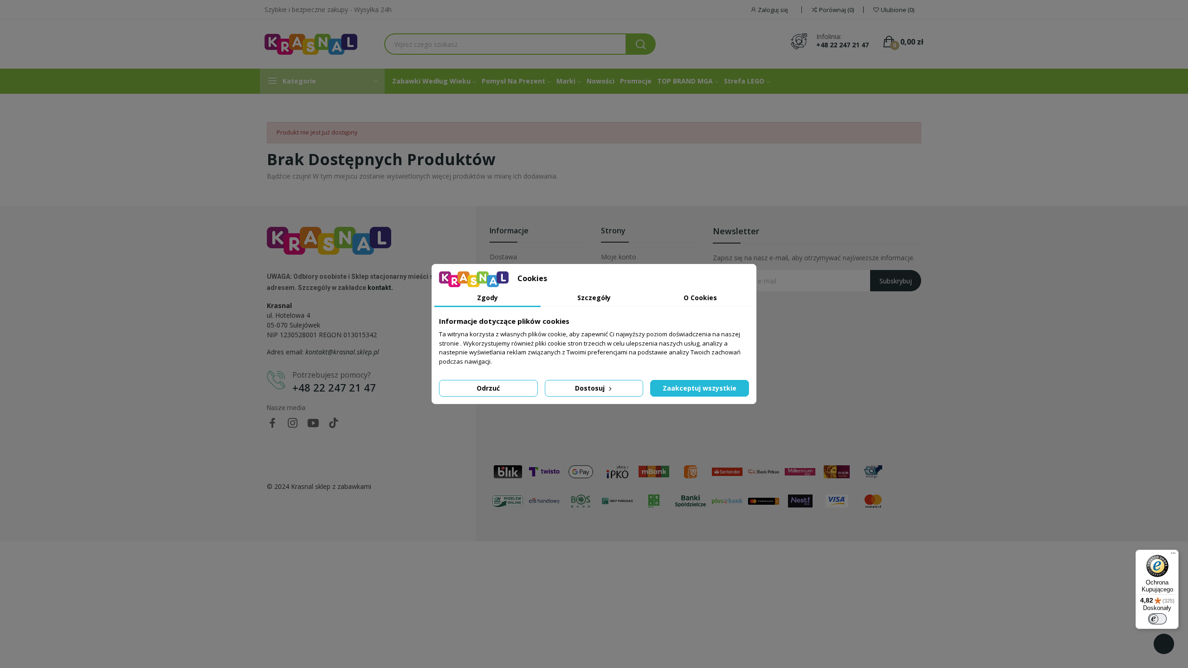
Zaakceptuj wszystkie (699, 388)
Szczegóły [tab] (594, 297)
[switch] (1157, 618)
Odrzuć (488, 388)
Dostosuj (591, 388)
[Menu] (1173, 555)
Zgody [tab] (487, 297)
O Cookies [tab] (700, 297)
